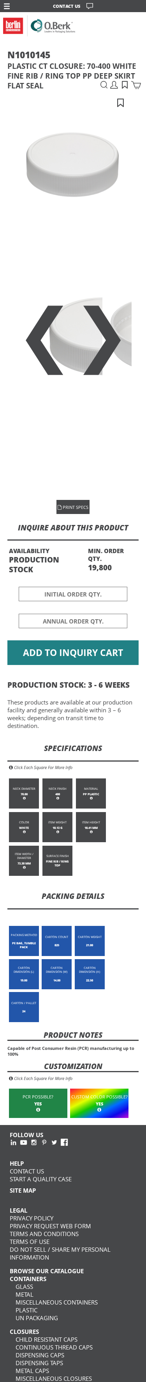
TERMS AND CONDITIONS (44, 1234)
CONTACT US (66, 6)
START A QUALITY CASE (41, 1179)
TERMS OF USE (29, 1241)
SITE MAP (23, 1190)
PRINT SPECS (75, 507)
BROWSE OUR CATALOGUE (47, 1271)
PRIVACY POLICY (31, 1218)
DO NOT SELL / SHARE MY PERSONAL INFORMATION (60, 1253)
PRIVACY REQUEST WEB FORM (50, 1226)
